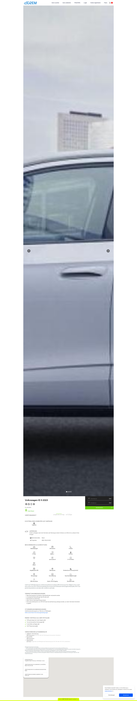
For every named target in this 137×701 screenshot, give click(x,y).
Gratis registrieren (95, 2)
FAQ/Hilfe (77, 2)
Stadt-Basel (30, 511)
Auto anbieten (67, 2)
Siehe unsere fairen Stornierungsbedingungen (36, 612)
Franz (105, 2)
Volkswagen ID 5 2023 (36, 500)
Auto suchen (55, 2)
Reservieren (99, 507)
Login (85, 2)
